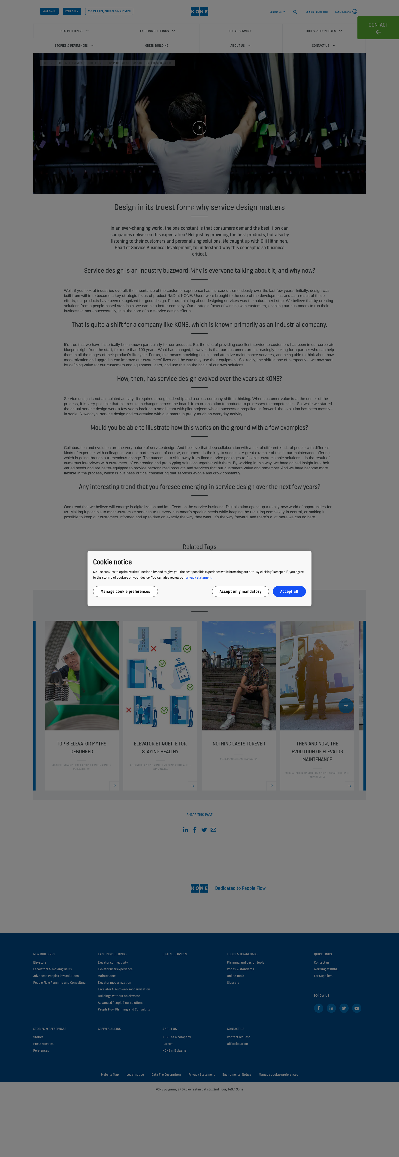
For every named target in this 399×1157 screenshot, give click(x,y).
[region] (199, 578)
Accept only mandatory (240, 591)
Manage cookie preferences (125, 591)
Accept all (289, 591)
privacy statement (198, 577)
